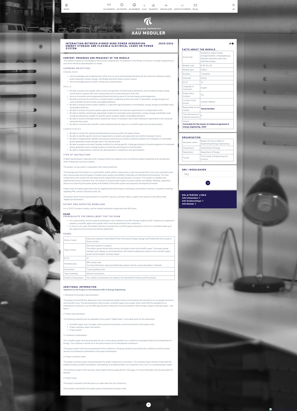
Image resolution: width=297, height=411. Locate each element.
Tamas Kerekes (208, 109)
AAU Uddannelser (191, 198)
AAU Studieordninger (193, 201)
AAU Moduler (189, 204)
